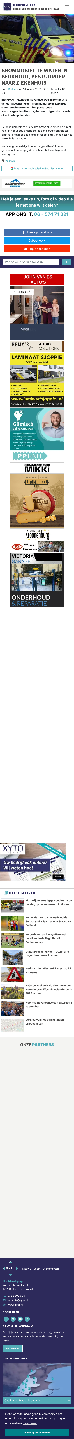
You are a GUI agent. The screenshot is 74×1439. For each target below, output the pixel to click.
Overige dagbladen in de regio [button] (22, 1400)
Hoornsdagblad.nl (25, 5)
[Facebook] (6, 1319)
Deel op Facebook (39, 232)
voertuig (10, 160)
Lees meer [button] (30, 1423)
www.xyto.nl (15, 1305)
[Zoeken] (66, 262)
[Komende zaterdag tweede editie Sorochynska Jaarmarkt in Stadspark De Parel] (12, 923)
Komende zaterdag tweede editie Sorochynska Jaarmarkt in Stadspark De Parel (48, 921)
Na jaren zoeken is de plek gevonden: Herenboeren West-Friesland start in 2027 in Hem (49, 989)
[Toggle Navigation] (67, 7)
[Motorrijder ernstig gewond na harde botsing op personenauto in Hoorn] (12, 906)
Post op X (38, 240)
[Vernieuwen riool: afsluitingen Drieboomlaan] (12, 1025)
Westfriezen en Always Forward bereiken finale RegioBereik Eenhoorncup (46, 938)
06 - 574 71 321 (51, 214)
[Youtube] (20, 1319)
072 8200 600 (16, 1295)
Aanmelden (12, 1348)
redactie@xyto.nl (18, 1300)
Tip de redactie (39, 249)
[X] (13, 1319)
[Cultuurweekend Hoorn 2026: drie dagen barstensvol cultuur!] (12, 957)
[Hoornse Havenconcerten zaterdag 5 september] (12, 1008)
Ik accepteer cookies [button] (37, 1432)
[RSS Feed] (27, 1319)
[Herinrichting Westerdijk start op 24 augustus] (12, 974)
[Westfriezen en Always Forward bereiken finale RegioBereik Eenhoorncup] (12, 940)
